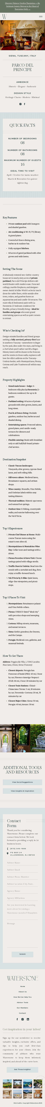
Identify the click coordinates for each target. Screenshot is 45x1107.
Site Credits (18, 1103)
